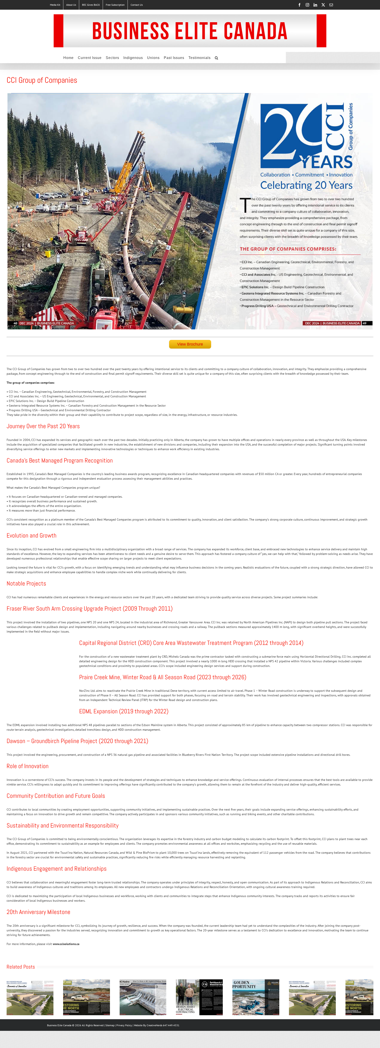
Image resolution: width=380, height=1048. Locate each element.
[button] (216, 57)
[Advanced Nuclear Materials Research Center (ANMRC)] (39, 981)
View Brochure (190, 344)
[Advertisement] (40, 672)
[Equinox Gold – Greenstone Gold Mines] (340, 981)
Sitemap (110, 1039)
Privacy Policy (124, 1039)
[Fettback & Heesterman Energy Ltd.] (265, 981)
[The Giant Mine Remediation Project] (114, 981)
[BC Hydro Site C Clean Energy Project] (190, 981)
